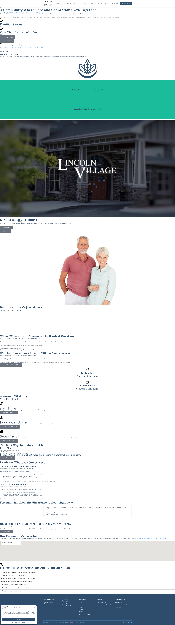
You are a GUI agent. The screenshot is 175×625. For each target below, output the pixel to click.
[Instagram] (128, 622)
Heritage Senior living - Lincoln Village (11, 45)
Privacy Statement (21, 622)
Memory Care (118, 607)
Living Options (84, 3)
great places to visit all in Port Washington (153, 538)
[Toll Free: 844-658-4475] (62, 604)
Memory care (37, 12)
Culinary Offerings (101, 602)
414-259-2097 (68, 601)
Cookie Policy (14, 622)
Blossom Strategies (79, 622)
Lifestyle (76, 3)
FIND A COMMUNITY (126, 3)
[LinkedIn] (131, 622)
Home (80, 602)
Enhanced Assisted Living (121, 604)
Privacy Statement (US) (84, 614)
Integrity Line (99, 3)
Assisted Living (118, 602)
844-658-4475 (68, 605)
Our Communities (68, 3)
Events (92, 3)
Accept (19, 619)
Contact (116, 3)
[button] (34, 607)
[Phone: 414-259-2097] (62, 600)
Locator (81, 607)
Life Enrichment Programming (104, 604)
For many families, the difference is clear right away (37, 502)
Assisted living (13, 12)
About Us (58, 3)
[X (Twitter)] (126, 622)
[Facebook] (123, 622)
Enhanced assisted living (26, 12)
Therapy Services (101, 606)
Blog (112, 3)
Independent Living (119, 606)
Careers (106, 3)
